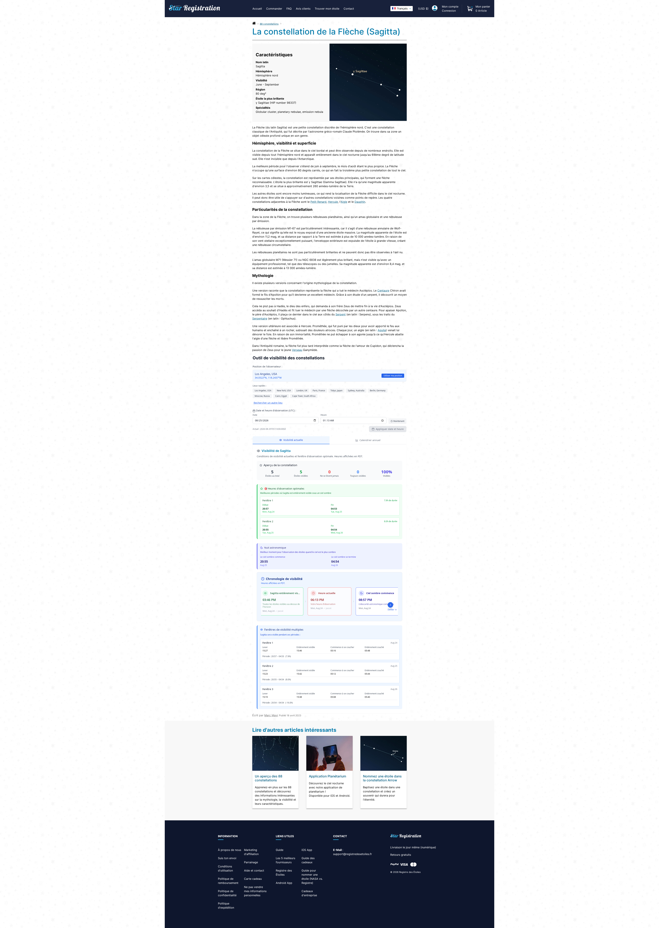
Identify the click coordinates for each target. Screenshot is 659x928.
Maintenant (398, 421)
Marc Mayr (271, 715)
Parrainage (251, 862)
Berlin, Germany (377, 390)
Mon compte (450, 6)
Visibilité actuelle (293, 440)
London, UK (301, 390)
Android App (284, 883)
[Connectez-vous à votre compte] (434, 8)
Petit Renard (318, 201)
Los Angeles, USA (263, 390)
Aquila (382, 330)
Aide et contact (254, 870)
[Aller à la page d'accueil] (254, 24)
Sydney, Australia (356, 390)
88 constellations (269, 23)
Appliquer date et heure (390, 429)
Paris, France (319, 390)
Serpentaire (259, 318)
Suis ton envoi (227, 858)
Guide (279, 850)
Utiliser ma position (393, 375)
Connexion (449, 10)
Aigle (344, 201)
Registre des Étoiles (410, 872)
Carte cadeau (253, 878)
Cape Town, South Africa (303, 396)
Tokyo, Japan (336, 390)
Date (255, 415)
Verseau (297, 350)
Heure (324, 415)
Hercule (333, 201)
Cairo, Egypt (281, 396)
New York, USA (284, 390)
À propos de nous (229, 850)
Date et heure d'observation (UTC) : (276, 410)
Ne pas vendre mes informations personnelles (255, 891)
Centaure (383, 290)
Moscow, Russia (262, 396)
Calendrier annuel (370, 440)
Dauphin (360, 201)
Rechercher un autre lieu (268, 402)
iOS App (307, 850)
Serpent (341, 314)
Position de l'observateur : (267, 366)
